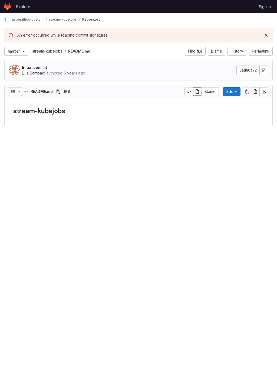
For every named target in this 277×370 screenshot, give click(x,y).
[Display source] (188, 91)
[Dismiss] (266, 35)
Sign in (265, 6)
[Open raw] (255, 91)
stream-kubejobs (47, 51)
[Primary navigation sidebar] (6, 19)
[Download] (263, 91)
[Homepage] (7, 6)
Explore (23, 6)
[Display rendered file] (197, 91)
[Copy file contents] (247, 91)
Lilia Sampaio (33, 73)
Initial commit (34, 67)
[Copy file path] (58, 91)
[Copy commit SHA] (263, 70)
